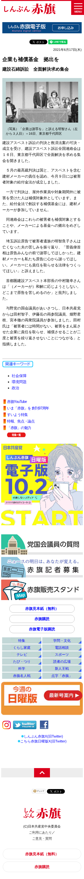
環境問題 (19, 382)
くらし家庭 (22, 647)
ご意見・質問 (42, 838)
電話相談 (62, 647)
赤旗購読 (42, 619)
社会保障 (19, 376)
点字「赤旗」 (61, 676)
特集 (21, 640)
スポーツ (62, 654)
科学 (21, 668)
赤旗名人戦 (22, 676)
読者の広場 (62, 661)
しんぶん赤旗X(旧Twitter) (43, 736)
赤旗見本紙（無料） (42, 609)
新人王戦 (62, 668)
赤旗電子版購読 (42, 629)
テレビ (22, 654)
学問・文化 (62, 640)
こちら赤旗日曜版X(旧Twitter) (43, 741)
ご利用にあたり (40, 832)
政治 (15, 388)
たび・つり (22, 661)
